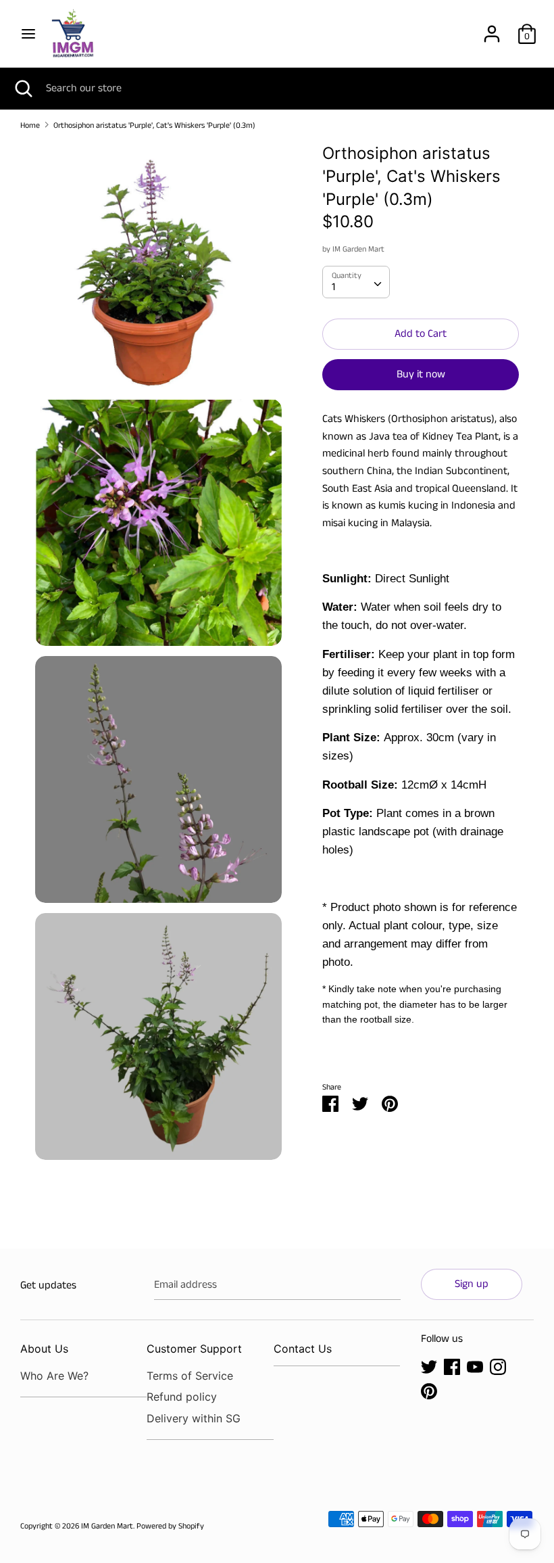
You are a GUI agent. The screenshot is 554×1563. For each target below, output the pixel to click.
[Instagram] (498, 1366)
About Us (44, 1348)
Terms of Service (190, 1375)
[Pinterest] (429, 1391)
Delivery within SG (194, 1418)
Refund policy (182, 1396)
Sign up (471, 1284)
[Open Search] (23, 88)
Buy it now (421, 374)
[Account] (491, 29)
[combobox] (356, 282)
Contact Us (303, 1348)
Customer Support (194, 1348)
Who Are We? (54, 1375)
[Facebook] (452, 1366)
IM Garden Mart (358, 249)
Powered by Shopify (170, 1526)
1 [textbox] (333, 287)
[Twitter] (429, 1366)
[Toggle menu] (28, 34)
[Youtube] (475, 1366)
